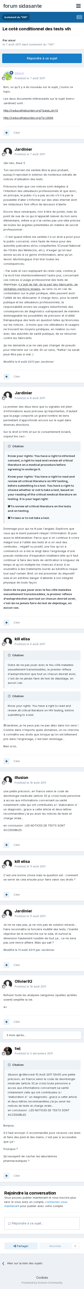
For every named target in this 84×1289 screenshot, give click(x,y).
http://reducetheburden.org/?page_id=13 (30, 110)
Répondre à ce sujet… (27, 1223)
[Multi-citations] (6, 133)
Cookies (42, 1277)
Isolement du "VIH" (41, 44)
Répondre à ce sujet (42, 58)
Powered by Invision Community (42, 1282)
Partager (22, 1246)
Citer (17, 132)
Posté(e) (30, 78)
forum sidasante (22, 6)
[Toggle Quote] (10, 446)
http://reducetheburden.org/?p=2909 (28, 117)
